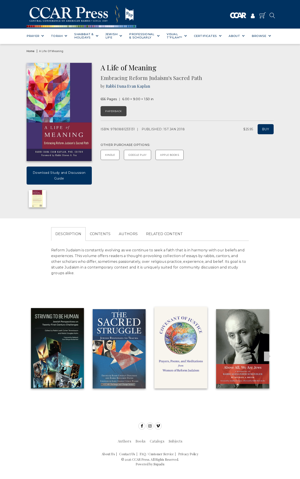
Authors (128, 234)
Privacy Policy (188, 454)
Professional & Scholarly (141, 36)
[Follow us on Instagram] (150, 426)
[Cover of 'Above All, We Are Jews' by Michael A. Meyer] (242, 349)
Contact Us (127, 454)
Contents (100, 234)
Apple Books (169, 154)
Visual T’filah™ (174, 36)
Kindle (110, 154)
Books (140, 441)
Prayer (33, 36)
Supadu (159, 464)
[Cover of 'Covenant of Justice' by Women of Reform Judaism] (180, 348)
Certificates (205, 36)
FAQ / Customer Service (157, 454)
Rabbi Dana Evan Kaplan (128, 86)
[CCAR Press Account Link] (253, 16)
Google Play (137, 154)
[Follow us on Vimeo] (158, 426)
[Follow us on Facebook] (141, 426)
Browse (259, 36)
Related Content (164, 234)
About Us (108, 454)
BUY (265, 129)
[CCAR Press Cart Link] (262, 15)
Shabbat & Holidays (84, 36)
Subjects (175, 441)
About (234, 36)
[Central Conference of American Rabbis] (238, 15)
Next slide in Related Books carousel (269, 356)
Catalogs (157, 441)
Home (31, 51)
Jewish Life (111, 36)
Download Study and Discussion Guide (59, 175)
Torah (57, 36)
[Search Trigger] (271, 15)
